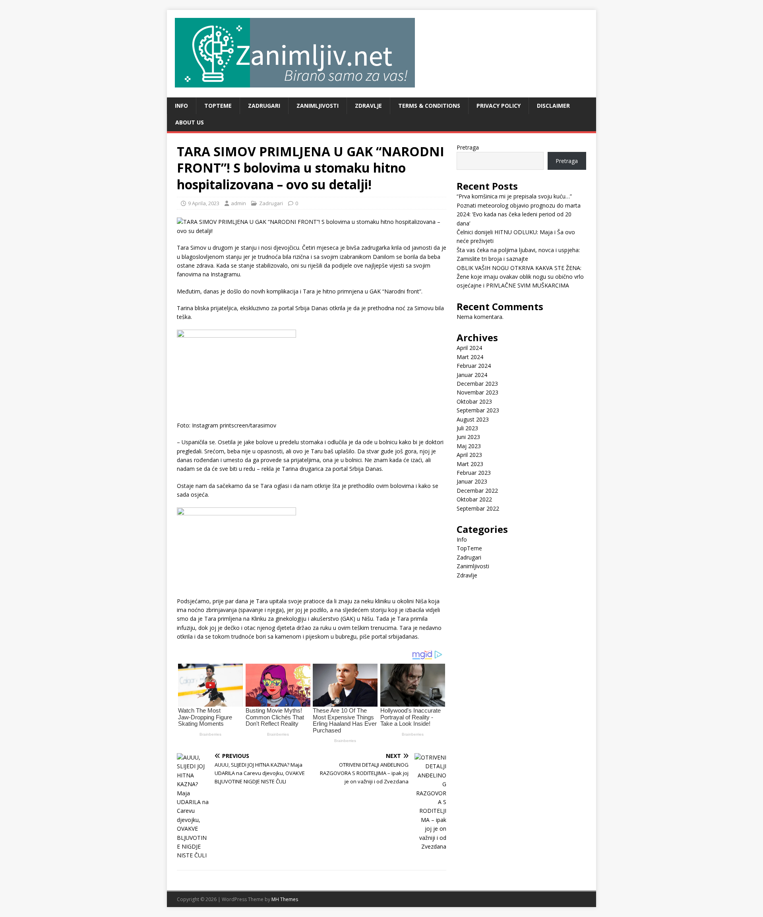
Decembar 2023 (477, 383)
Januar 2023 (472, 481)
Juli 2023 (467, 428)
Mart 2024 (470, 357)
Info (181, 105)
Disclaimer (553, 105)
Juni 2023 (468, 437)
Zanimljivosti (317, 105)
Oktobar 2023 (474, 401)
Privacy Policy (498, 105)
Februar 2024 (474, 365)
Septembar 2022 (478, 508)
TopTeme (218, 105)
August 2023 (473, 419)
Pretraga (468, 147)
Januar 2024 (472, 375)
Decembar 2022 (477, 490)
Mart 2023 (470, 464)
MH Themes (284, 899)
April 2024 (469, 348)
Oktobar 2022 (474, 499)
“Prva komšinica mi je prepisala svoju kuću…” (514, 196)
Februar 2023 (474, 472)
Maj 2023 (469, 446)
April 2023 (469, 454)
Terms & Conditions (429, 105)
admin (238, 203)
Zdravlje (368, 105)
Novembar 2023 (477, 392)
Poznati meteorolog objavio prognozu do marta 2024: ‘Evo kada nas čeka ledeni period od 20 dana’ (519, 214)
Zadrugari (264, 105)
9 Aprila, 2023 (203, 203)
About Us (189, 122)
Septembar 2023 (478, 410)
